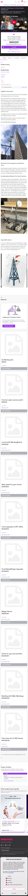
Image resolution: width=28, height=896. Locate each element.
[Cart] (18, 2)
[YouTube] (5, 845)
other (3, 82)
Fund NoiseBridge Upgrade (12, 569)
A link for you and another (12, 654)
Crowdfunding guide (19, 770)
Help (11, 770)
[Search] (15, 2)
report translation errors (11, 854)
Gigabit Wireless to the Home (12, 8)
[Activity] (21, 1)
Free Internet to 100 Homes (12, 738)
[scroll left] (2, 22)
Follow (14, 47)
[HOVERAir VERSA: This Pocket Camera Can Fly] (13, 807)
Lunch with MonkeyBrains (12, 442)
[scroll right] (26, 22)
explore (7, 792)
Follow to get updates (8, 780)
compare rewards (8, 326)
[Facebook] (1, 845)
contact (7, 72)
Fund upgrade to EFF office (12, 527)
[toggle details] (24, 832)
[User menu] (24, 2)
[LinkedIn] (9, 845)
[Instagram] (7, 845)
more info (3, 72)
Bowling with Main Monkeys (13, 696)
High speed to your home (12, 484)
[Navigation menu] (26, 1)
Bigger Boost (7, 611)
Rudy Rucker (5, 9)
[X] (3, 845)
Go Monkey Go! (7, 360)
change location (20, 4)
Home (3, 76)
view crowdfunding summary (14, 51)
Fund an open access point (12, 400)
